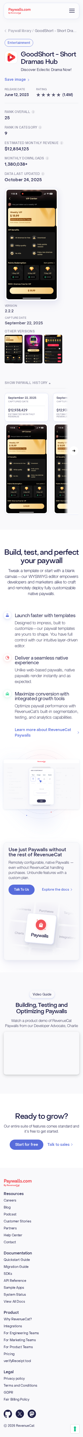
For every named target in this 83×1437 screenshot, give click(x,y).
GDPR (8, 1392)
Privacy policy (14, 1378)
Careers (10, 1200)
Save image (15, 79)
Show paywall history (26, 383)
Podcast (10, 1214)
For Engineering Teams (21, 1333)
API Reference (15, 1281)
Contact (10, 1242)
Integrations (13, 1326)
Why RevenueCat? (18, 1319)
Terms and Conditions (20, 1385)
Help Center (13, 1235)
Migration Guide (16, 1267)
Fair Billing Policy (16, 1399)
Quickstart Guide (17, 1260)
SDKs (8, 1274)
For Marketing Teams (20, 1340)
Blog (7, 1207)
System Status (15, 1294)
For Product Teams (18, 1347)
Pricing (9, 1354)
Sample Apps (14, 1288)
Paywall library (19, 31)
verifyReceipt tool (17, 1361)
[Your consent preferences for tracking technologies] (75, 1428)
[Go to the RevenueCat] (19, 11)
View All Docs (14, 1301)
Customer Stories (17, 1221)
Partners (10, 1228)
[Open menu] (72, 10)
